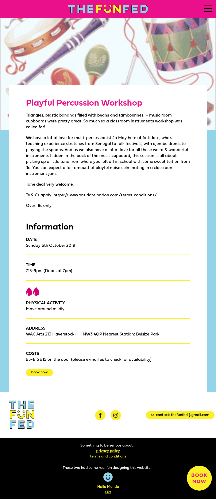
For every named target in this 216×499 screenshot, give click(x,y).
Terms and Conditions (108, 456)
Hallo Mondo (108, 486)
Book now (39, 372)
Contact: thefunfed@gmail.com (182, 414)
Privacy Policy (108, 450)
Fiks (108, 492)
